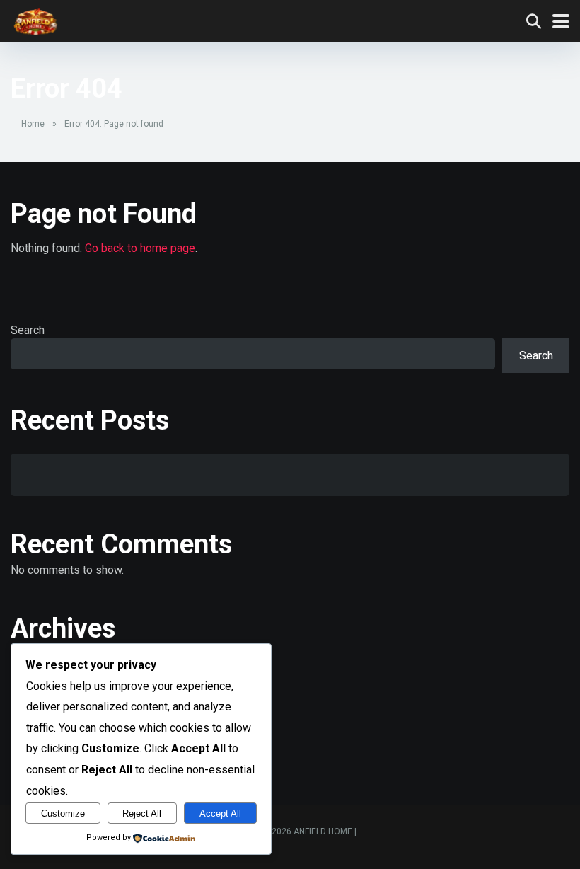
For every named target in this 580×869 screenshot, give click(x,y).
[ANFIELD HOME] (35, 19)
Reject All (141, 813)
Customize (63, 813)
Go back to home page (140, 248)
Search (28, 330)
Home (33, 124)
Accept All (220, 813)
